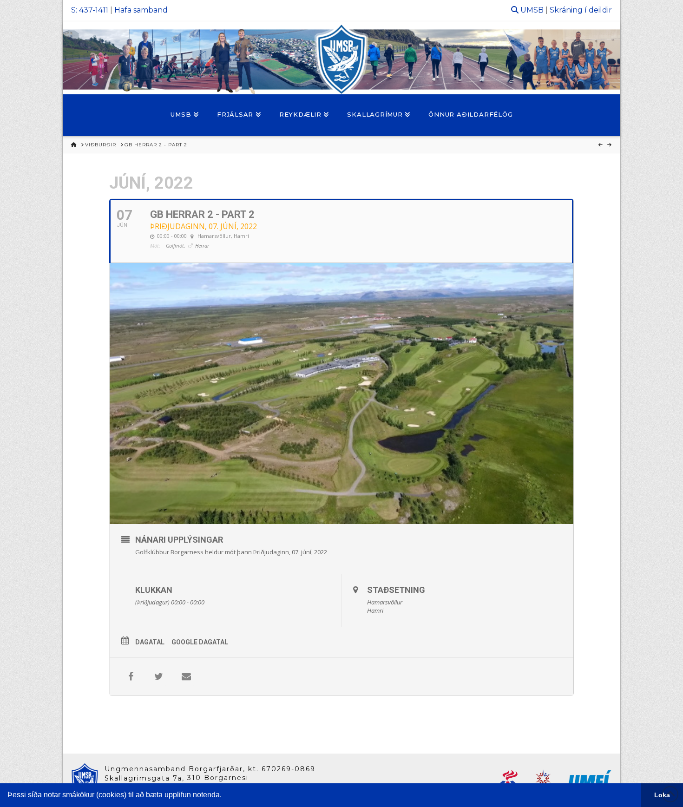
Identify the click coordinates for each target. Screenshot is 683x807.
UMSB (532, 10)
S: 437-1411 (89, 10)
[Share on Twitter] (158, 676)
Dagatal (149, 642)
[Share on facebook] (130, 676)
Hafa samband (141, 10)
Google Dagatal (199, 642)
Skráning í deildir (581, 10)
